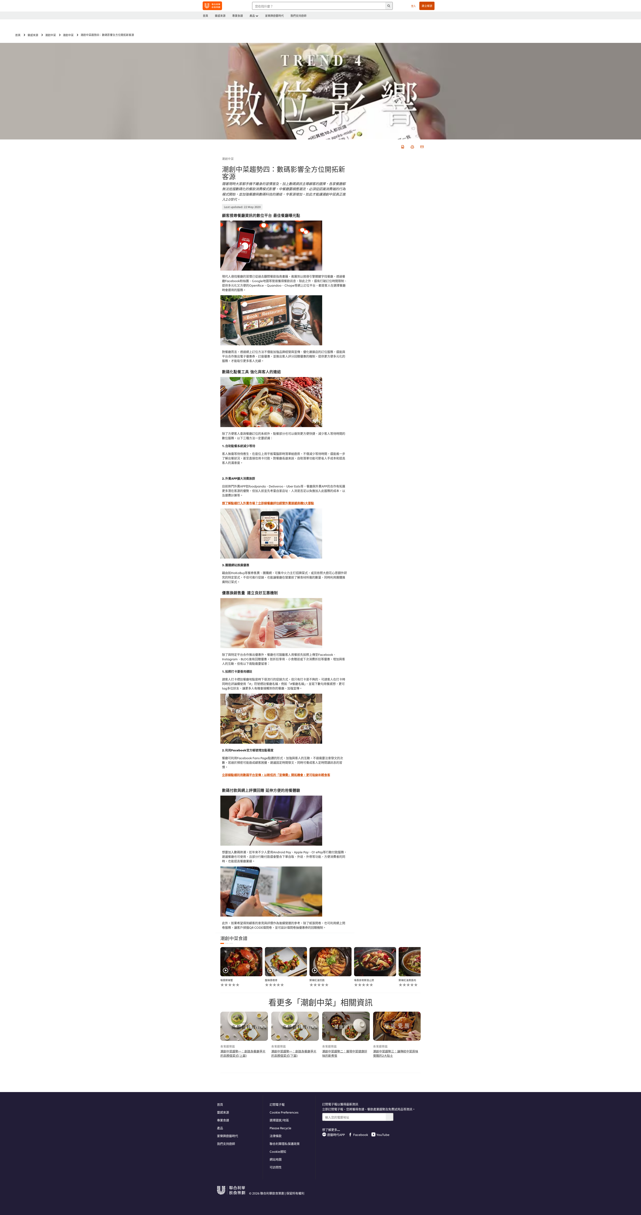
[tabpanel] (241, 967)
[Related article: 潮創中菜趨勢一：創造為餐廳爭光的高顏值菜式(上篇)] (244, 1026)
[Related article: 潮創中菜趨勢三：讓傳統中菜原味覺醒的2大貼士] (397, 1026)
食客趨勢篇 (227, 1046)
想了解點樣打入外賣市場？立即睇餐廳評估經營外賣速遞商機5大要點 (268, 503)
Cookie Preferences (284, 1112)
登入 (413, 5)
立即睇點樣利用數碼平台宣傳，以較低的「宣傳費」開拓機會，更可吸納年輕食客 (276, 775)
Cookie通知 (278, 1151)
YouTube (382, 1134)
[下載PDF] (402, 146)
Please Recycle (280, 1128)
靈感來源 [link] (220, 15)
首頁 (220, 1104)
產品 (220, 1128)
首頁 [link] (205, 15)
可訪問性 (276, 1167)
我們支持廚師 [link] (298, 15)
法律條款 (276, 1136)
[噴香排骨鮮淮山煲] (375, 961)
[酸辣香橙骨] (286, 961)
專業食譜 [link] (237, 15)
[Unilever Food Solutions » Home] (212, 5)
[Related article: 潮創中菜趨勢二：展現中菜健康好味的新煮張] (346, 1026)
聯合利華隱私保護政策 (285, 1143)
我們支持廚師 (226, 1143)
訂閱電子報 (277, 1104)
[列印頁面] (412, 146)
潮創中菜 (228, 158)
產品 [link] (252, 15)
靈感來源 (223, 1112)
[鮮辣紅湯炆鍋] (330, 961)
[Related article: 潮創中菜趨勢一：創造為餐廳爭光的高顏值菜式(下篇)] (295, 1026)
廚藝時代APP (336, 1134)
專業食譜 (223, 1120)
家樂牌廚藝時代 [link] (274, 15)
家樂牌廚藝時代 (227, 1136)
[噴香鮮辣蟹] (241, 961)
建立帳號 (427, 6)
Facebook (360, 1134)
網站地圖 (276, 1159)
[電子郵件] (421, 146)
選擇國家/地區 (279, 1120)
